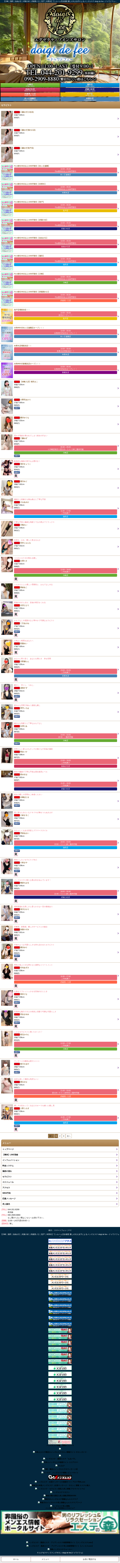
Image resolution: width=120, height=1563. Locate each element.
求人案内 (6, 1204)
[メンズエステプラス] (60, 1241)
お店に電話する (89, 1559)
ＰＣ (70, 1230)
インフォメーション (10, 1160)
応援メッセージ (9, 1198)
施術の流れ (7, 1171)
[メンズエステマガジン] (60, 1492)
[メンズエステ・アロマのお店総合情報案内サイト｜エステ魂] (60, 1455)
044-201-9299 (13, 1210)
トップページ (8, 1149)
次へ (68, 1136)
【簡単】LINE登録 (10, 1155)
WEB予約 (6, 1193)
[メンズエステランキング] (60, 1247)
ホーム (16, 1559)
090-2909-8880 (14, 1215)
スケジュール (8, 1182)
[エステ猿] (60, 1449)
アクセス (6, 1187)
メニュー (45, 1559)
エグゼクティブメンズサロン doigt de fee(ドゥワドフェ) (61, 1550)
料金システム (8, 1166)
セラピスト (7, 1176)
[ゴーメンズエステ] (60, 1477)
